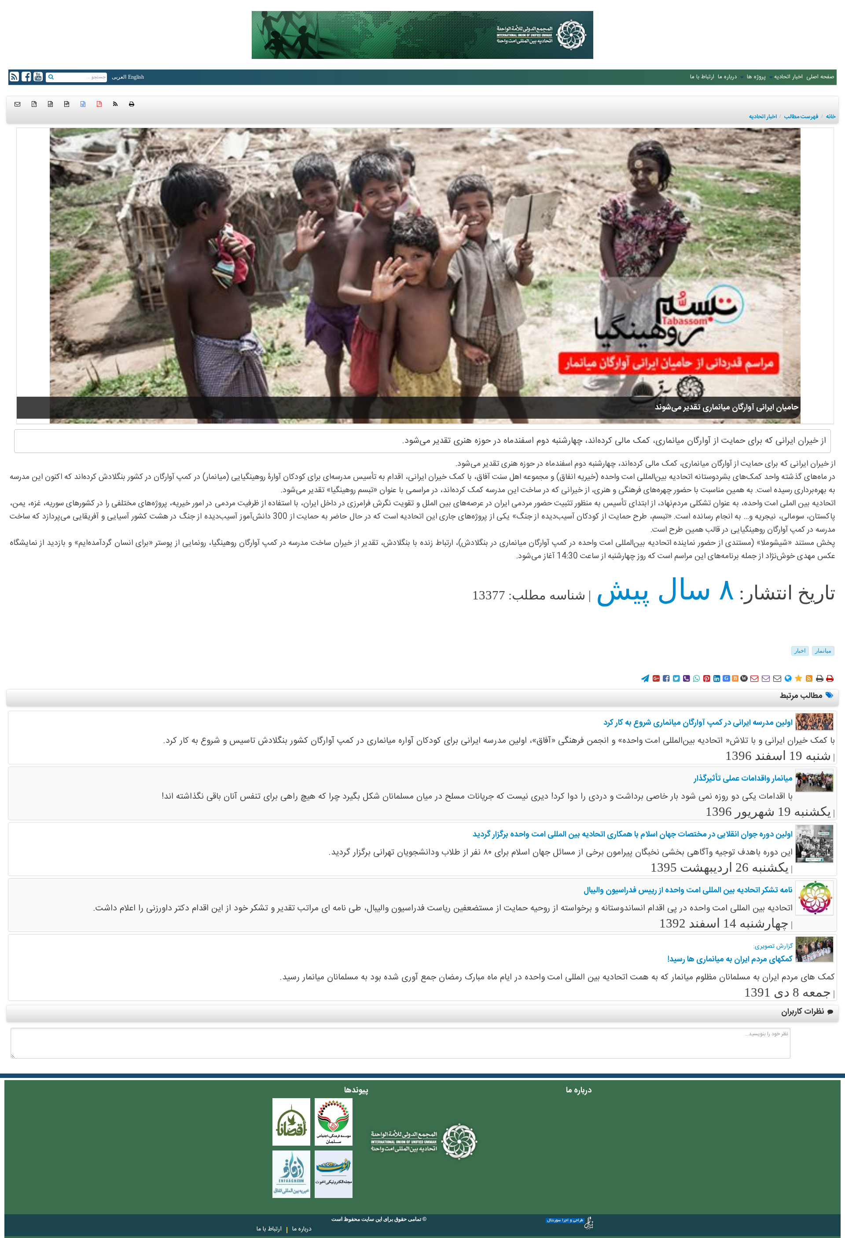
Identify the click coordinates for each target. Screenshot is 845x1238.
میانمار (823, 650)
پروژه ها (755, 77)
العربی (119, 77)
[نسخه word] (83, 104)
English (136, 77)
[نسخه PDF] (99, 104)
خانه (831, 117)
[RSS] (115, 104)
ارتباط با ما (702, 77)
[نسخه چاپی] (131, 104)
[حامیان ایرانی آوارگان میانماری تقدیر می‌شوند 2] (425, 276)
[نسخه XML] (50, 104)
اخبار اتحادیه (788, 77)
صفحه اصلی (820, 77)
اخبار (800, 650)
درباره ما (727, 77)
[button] (17, 104)
